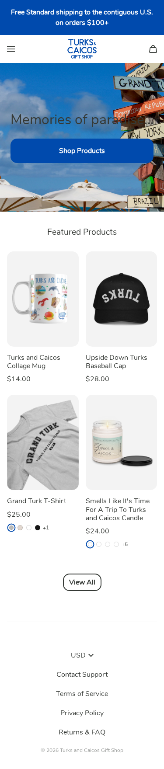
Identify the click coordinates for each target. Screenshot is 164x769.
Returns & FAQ (82, 732)
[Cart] (153, 49)
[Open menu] (11, 49)
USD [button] (78, 655)
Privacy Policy (82, 713)
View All (82, 582)
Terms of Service (82, 694)
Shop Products (82, 151)
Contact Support (82, 674)
